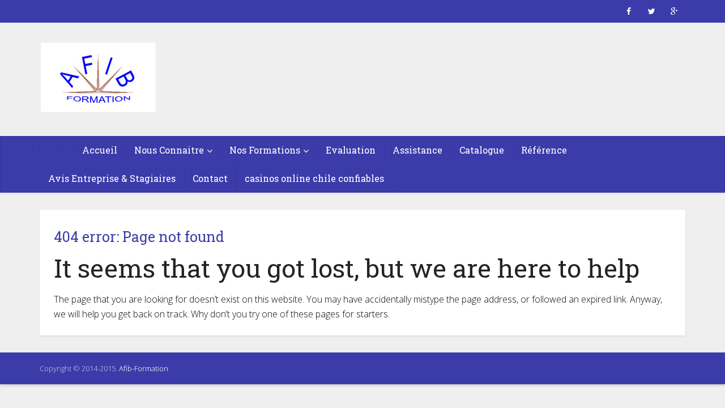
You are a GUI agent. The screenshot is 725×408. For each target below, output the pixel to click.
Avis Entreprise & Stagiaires (112, 178)
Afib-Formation (143, 368)
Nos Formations (264, 150)
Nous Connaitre (169, 150)
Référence (544, 150)
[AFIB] (98, 78)
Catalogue (481, 150)
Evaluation (351, 150)
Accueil (99, 150)
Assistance (417, 150)
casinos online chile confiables (314, 178)
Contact (210, 178)
